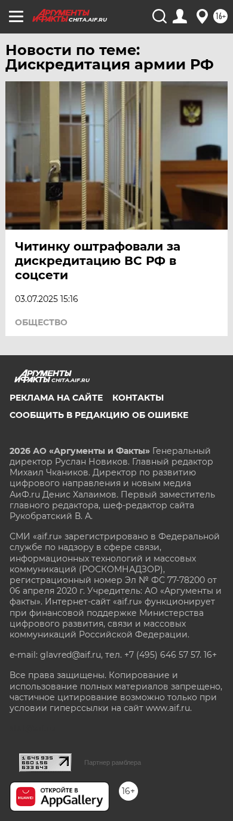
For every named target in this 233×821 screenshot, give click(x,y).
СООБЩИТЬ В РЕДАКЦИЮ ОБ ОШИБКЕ (99, 415)
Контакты (138, 397)
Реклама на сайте (56, 397)
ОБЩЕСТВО (41, 322)
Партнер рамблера (112, 762)
